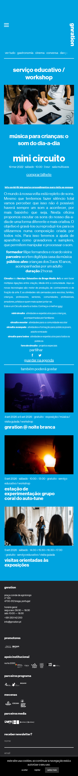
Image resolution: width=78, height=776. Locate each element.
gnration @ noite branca (30, 427)
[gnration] (71, 34)
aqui (60, 306)
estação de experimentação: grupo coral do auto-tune (30, 493)
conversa (52, 53)
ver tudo (10, 53)
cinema (39, 53)
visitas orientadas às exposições (26, 562)
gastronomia (25, 53)
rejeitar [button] (37, 770)
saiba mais (52, 770)
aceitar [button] (25, 770)
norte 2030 (9, 663)
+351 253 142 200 (13, 617)
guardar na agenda (39, 360)
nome (7, 740)
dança (64, 53)
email (7, 753)
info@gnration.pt (12, 621)
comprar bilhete (38, 174)
